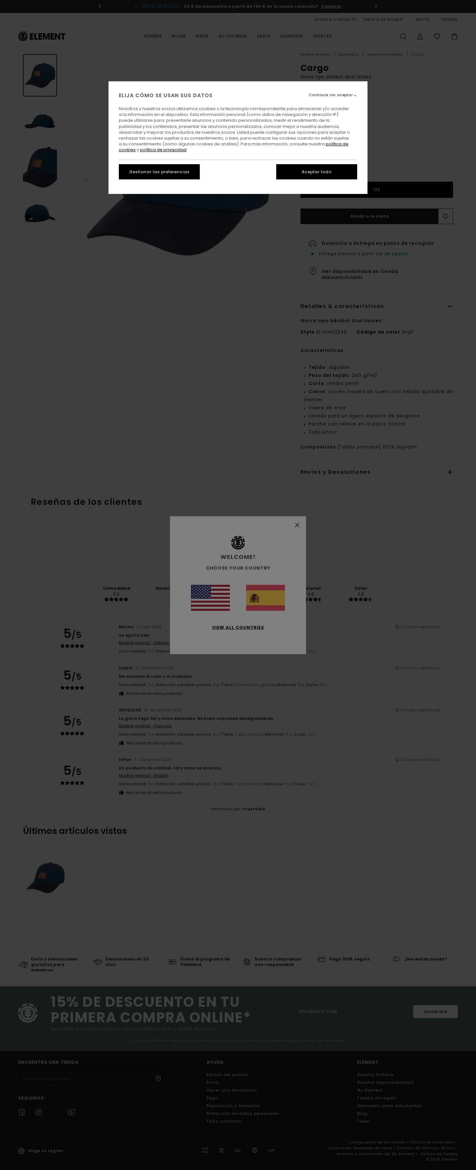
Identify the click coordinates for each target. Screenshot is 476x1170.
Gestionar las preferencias (159, 172)
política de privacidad (163, 150)
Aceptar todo (317, 172)
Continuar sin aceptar (331, 95)
